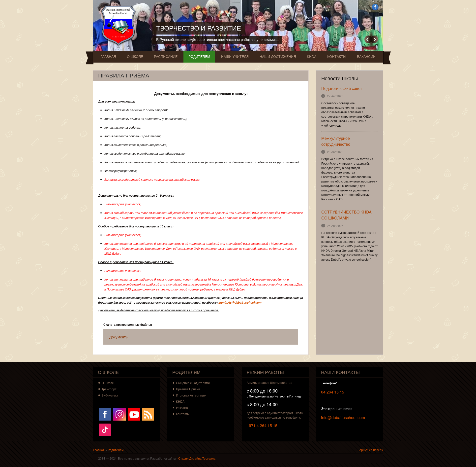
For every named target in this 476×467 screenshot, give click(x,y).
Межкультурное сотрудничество (335, 141)
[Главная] (119, 25)
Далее (374, 39)
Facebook (375, 7)
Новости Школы (339, 78)
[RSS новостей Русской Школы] (148, 414)
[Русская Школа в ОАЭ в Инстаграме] (119, 414)
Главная (108, 57)
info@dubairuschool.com (343, 417)
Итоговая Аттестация (191, 395)
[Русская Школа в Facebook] (105, 414)
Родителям (199, 57)
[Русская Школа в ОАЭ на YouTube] (134, 414)
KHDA (311, 57)
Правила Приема (188, 389)
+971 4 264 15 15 (262, 425)
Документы (118, 336)
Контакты (336, 57)
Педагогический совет (341, 88)
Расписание (166, 57)
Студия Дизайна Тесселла (196, 458)
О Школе (135, 57)
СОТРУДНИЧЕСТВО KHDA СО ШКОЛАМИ (346, 215)
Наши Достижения (278, 57)
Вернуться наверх (370, 450)
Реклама (182, 407)
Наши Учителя (235, 57)
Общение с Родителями (193, 383)
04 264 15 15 (332, 392)
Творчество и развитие (198, 28)
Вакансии (366, 57)
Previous (367, 39)
